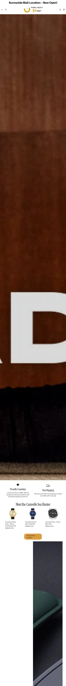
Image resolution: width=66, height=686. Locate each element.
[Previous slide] (5, 514)
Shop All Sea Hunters (31, 536)
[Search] (6, 9)
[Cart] (64, 9)
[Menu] (2, 10)
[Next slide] (20, 514)
